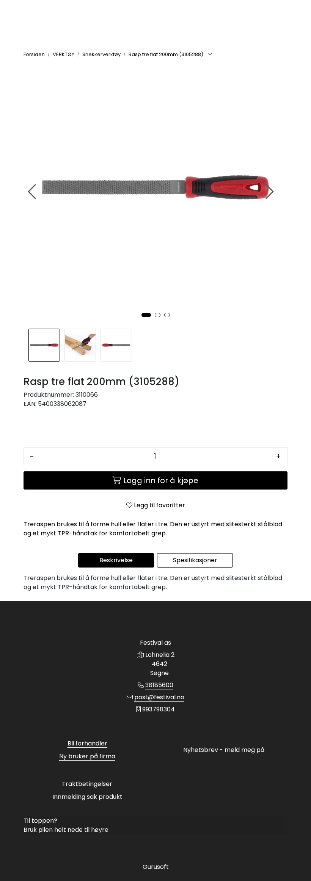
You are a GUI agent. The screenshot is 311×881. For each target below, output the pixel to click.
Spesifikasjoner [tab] (195, 560)
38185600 (159, 685)
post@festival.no (159, 697)
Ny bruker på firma (87, 756)
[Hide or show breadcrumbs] (210, 54)
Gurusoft (156, 866)
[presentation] (33, 191)
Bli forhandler (87, 743)
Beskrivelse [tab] (116, 560)
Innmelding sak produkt (87, 796)
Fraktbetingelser (87, 784)
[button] (146, 315)
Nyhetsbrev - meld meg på (223, 749)
